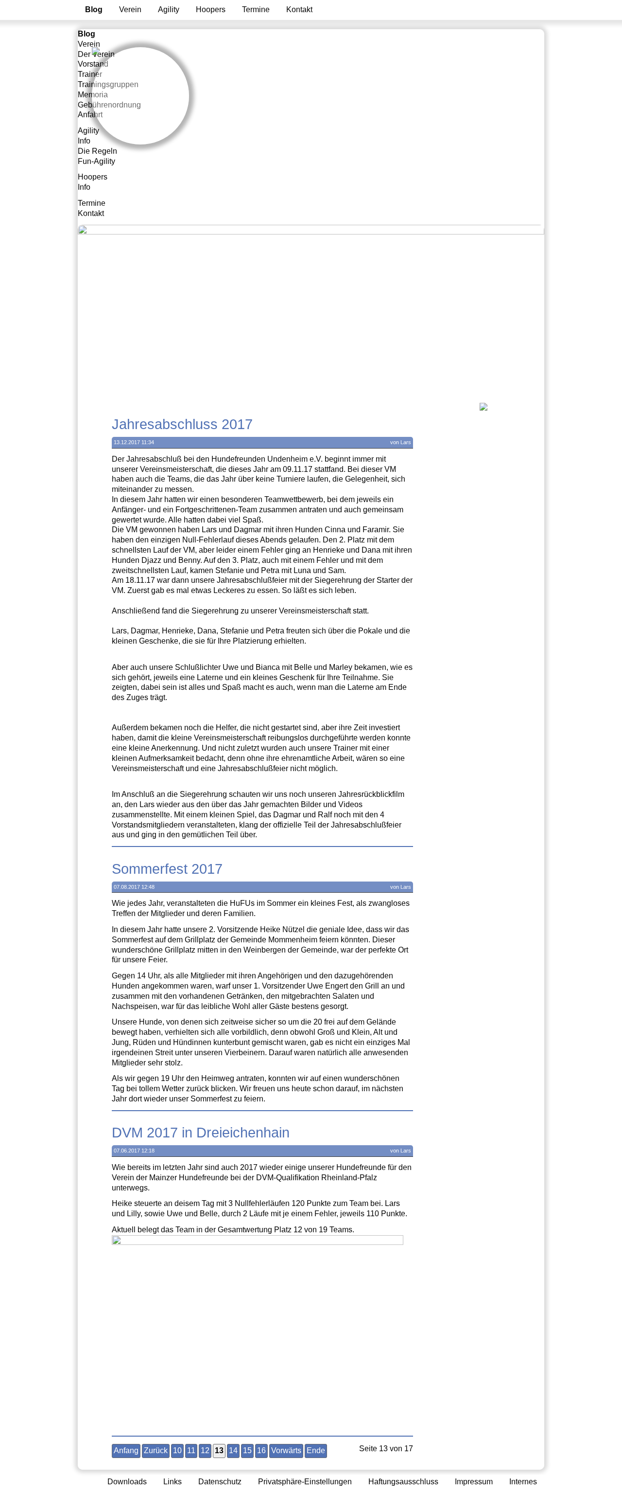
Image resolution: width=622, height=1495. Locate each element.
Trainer (90, 74)
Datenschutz (220, 1481)
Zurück (156, 1450)
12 (205, 1450)
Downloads (127, 1481)
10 (177, 1450)
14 (233, 1450)
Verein (130, 9)
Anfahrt (90, 114)
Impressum (474, 1481)
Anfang (126, 1450)
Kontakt (299, 9)
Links (172, 1481)
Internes (523, 1481)
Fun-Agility (96, 161)
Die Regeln (97, 151)
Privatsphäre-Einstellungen (305, 1481)
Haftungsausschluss (403, 1481)
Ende (316, 1450)
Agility (168, 9)
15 (247, 1450)
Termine (256, 9)
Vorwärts (286, 1450)
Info (84, 141)
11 (191, 1450)
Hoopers (210, 9)
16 (261, 1450)
